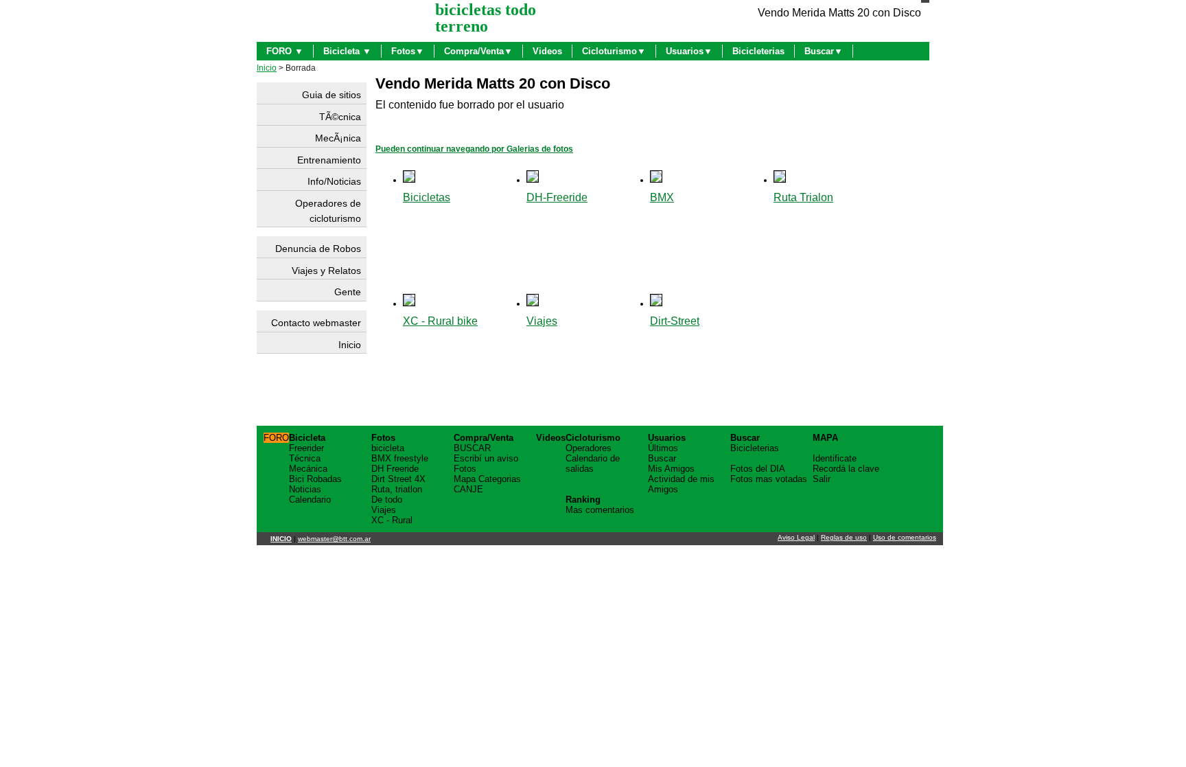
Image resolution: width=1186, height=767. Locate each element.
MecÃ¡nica (338, 138)
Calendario (310, 499)
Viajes (541, 321)
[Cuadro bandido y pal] (656, 302)
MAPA (825, 438)
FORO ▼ (284, 51)
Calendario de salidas (593, 463)
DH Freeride (395, 468)
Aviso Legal (796, 537)
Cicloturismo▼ (614, 51)
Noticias (305, 489)
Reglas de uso (844, 537)
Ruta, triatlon (396, 489)
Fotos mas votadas (768, 479)
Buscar (662, 458)
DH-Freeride (557, 197)
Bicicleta (307, 438)
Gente (347, 291)
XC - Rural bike (440, 321)
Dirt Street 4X (398, 479)
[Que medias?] (409, 179)
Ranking (583, 499)
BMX (662, 197)
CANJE (468, 489)
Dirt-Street (674, 321)
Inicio (267, 68)
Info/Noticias (334, 181)
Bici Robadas (315, 479)
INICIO (281, 538)
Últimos (663, 448)
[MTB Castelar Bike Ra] (409, 302)
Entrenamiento (329, 159)
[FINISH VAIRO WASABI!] (532, 179)
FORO (276, 438)
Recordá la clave (846, 468)
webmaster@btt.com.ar (334, 538)
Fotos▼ (407, 51)
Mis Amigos (671, 468)
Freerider (306, 448)
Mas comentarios (600, 510)
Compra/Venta (483, 438)
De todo (386, 499)
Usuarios (667, 438)
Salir (821, 479)
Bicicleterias (758, 51)
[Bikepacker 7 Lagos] (532, 302)
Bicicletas (426, 197)
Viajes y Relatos (326, 270)
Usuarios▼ (689, 51)
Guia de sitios (331, 94)
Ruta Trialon (803, 197)
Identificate (835, 458)
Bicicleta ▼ (347, 51)
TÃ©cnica (340, 116)
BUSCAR (472, 448)
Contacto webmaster (316, 322)
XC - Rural (391, 520)
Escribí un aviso (486, 458)
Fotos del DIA (757, 468)
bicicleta (387, 448)
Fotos (383, 438)
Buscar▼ (823, 51)
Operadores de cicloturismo (328, 211)
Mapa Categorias (487, 479)
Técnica (305, 458)
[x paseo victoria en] (780, 179)
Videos (547, 51)
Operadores (589, 448)
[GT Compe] (656, 179)
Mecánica (308, 468)
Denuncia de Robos (318, 248)
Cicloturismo (593, 438)
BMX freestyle (399, 458)
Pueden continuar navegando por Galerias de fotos (474, 149)
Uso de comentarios (904, 537)
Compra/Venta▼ (478, 51)
